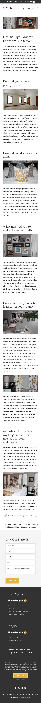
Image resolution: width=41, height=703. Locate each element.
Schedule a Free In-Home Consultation (20, 1)
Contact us (21, 506)
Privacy (18, 679)
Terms (23, 679)
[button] (23, 9)
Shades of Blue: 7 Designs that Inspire (21, 527)
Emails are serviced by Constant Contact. (24, 670)
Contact (30, 9)
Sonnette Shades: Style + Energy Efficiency (21, 524)
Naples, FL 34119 (14, 640)
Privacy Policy (26, 697)
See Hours (12, 605)
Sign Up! (20, 675)
